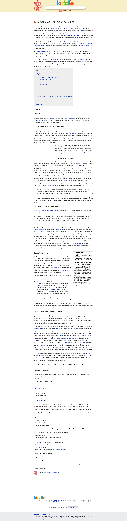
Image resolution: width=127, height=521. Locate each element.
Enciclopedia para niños (39, 24)
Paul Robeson (38, 445)
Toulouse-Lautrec (54, 289)
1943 (79, 59)
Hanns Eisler (38, 420)
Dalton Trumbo (56, 59)
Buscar (83, 7)
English (69, 10)
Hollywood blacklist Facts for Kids (51, 472)
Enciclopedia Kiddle (57, 500)
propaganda (86, 152)
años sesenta (47, 269)
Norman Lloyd (57, 328)
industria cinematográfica (40, 120)
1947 (75, 41)
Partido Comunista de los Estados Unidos (81, 32)
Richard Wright (58, 449)
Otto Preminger (82, 61)
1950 (43, 51)
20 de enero (53, 338)
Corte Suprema (66, 180)
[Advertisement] (63, 15)
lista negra (76, 35)
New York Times (66, 342)
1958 (35, 331)
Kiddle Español (37, 519)
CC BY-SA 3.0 (55, 516)
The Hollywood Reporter (70, 130)
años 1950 (70, 35)
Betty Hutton (60, 335)
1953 (62, 272)
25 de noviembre (68, 41)
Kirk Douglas (60, 63)
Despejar (81, 7)
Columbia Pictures (56, 267)
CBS (36, 328)
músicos (67, 28)
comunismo (44, 212)
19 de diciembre (38, 357)
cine (35, 39)
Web (60, 10)
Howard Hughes (65, 167)
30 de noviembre (86, 330)
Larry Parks (58, 212)
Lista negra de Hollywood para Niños (42, 504)
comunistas (82, 30)
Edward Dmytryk (62, 197)
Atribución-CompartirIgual (59, 502)
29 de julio (37, 130)
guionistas (53, 28)
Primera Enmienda (38, 229)
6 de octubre (43, 345)
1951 (51, 200)
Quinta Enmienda (60, 229)
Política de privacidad (59, 519)
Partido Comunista (39, 231)
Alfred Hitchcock (73, 328)
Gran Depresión (50, 118)
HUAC (71, 210)
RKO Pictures (79, 165)
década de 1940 (64, 270)
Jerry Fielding (88, 335)
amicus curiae (54, 182)
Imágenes (65, 10)
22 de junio (37, 51)
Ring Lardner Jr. (72, 133)
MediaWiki (75, 517)
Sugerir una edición (73, 507)
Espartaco (82, 63)
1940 (58, 35)
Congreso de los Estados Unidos (49, 210)
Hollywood (45, 26)
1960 (47, 59)
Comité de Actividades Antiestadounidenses (71, 147)
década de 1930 (74, 117)
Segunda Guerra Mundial (69, 118)
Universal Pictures (81, 342)
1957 (40, 328)
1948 (82, 59)
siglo (54, 30)
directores (62, 28)
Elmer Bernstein (81, 243)
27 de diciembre (42, 281)
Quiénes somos (50, 519)
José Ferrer (39, 285)
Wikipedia (56, 517)
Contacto (67, 519)
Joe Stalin (40, 132)
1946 (43, 130)
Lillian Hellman (38, 442)
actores (58, 28)
